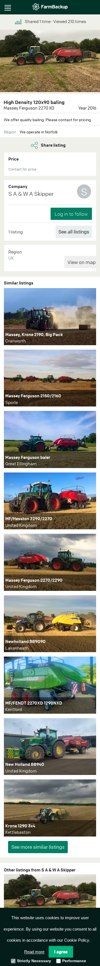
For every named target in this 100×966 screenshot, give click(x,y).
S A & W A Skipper (31, 193)
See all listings (73, 232)
